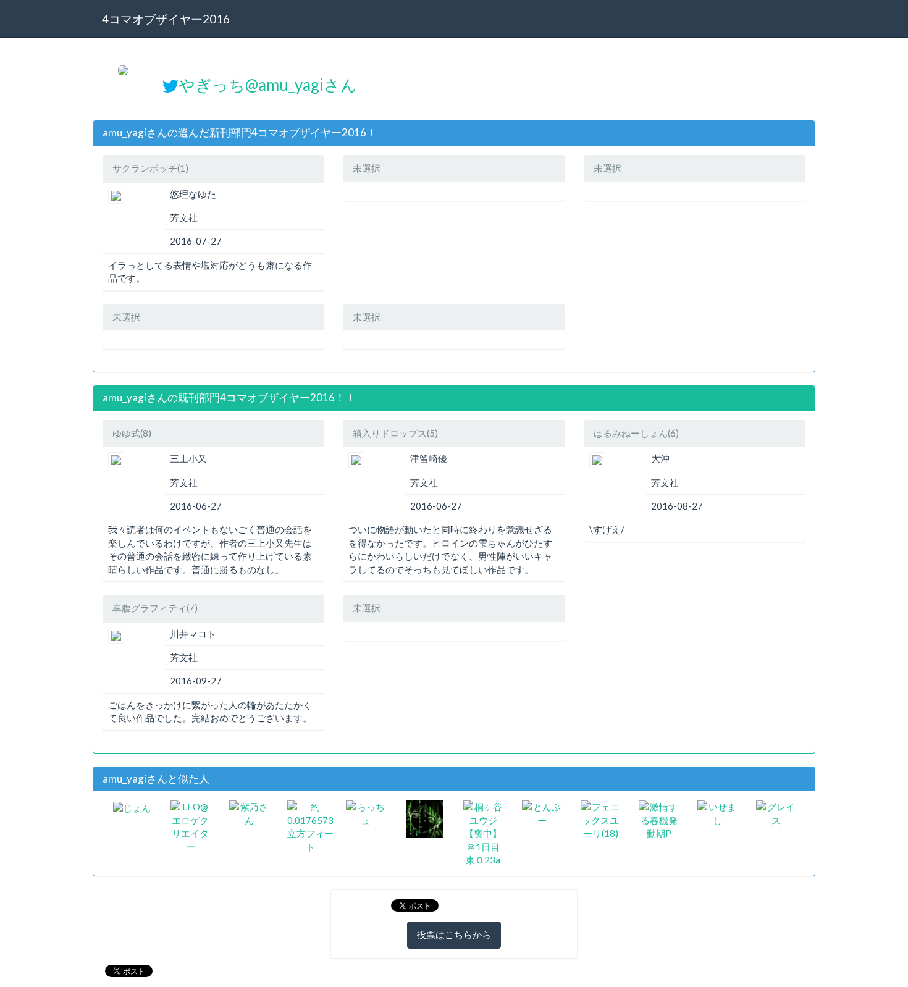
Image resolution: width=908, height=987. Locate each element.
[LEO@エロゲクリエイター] (190, 825)
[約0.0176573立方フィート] (310, 825)
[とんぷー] (542, 812)
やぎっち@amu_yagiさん (268, 84)
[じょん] (132, 806)
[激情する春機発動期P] (659, 819)
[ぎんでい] (424, 817)
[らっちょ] (366, 812)
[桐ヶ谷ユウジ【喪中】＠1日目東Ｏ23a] (483, 832)
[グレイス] (776, 812)
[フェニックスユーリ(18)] (601, 819)
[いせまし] (717, 812)
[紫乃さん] (249, 812)
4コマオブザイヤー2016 (166, 19)
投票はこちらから (454, 934)
